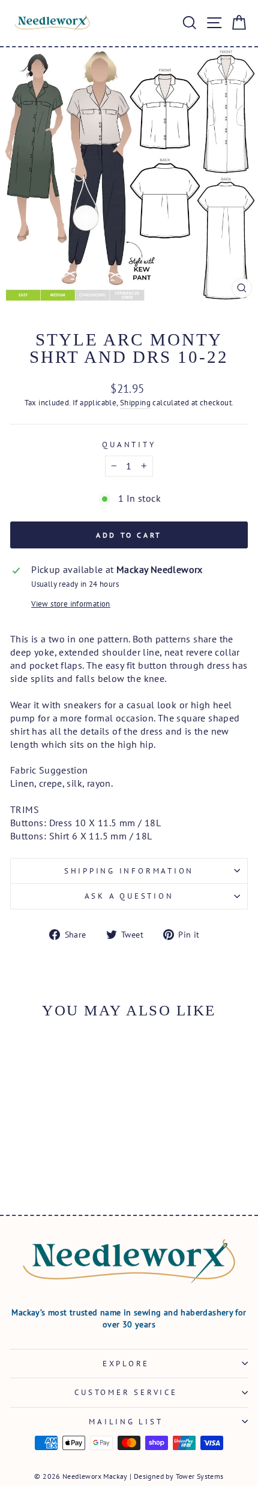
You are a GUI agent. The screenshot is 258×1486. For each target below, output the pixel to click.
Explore (126, 1363)
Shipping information (129, 870)
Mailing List (126, 1421)
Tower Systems (200, 1476)
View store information (70, 603)
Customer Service (125, 1392)
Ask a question (129, 895)
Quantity (128, 444)
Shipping (135, 402)
